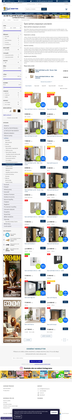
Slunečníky (7, 214)
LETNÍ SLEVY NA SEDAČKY (11, 131)
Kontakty (40, 4)
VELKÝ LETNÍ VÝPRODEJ (11, 128)
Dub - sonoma (27, 116)
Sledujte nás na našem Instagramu (38, 368)
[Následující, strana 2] (64, 340)
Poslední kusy (12, 44)
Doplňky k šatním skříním (12, 172)
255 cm (26, 305)
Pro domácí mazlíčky (10, 207)
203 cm (52, 305)
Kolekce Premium (9, 194)
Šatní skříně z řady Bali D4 (12, 148)
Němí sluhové (8, 142)
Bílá (25, 278)
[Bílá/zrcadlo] (10, 111)
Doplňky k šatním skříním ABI (13, 154)
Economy (12, 42)
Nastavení (18, 416)
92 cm (48, 170)
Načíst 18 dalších (46, 336)
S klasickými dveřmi (10, 164)
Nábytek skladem (9, 133)
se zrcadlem (12, 102)
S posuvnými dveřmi (10, 158)
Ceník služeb (7, 226)
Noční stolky (8, 180)
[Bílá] (5, 111)
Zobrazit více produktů (46, 81)
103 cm (48, 305)
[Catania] (14, 111)
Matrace (7, 178)
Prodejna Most (6, 390)
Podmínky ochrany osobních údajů (10, 406)
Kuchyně (6, 185)
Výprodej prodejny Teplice (11, 221)
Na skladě (12, 36)
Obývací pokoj (8, 136)
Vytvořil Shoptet (65, 413)
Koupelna (7, 212)
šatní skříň (12, 50)
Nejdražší (44, 86)
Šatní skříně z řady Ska (11, 156)
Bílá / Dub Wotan (28, 170)
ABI (12, 62)
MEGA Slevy (7, 224)
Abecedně (60, 86)
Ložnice (6, 138)
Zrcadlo (26, 332)
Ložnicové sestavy (9, 174)
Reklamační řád (6, 408)
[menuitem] (8, 13)
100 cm (48, 197)
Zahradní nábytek (9, 209)
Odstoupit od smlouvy (6, 418)
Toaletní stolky (8, 182)
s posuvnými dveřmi (12, 55)
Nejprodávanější (52, 86)
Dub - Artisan (49, 332)
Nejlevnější (36, 86)
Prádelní (6, 202)
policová (12, 93)
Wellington (27, 224)
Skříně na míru (9, 150)
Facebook (42, 393)
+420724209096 (43, 391)
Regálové (6, 204)
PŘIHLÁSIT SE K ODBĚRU (36, 361)
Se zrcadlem (8, 160)
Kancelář (6, 192)
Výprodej (6, 219)
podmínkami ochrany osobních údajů (42, 364)
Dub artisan (49, 143)
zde (41, 413)
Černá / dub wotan (28, 197)
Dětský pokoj (8, 190)
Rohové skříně (9, 168)
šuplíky (12, 97)
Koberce (6, 126)
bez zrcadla (12, 104)
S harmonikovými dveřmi (12, 162)
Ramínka (7, 140)
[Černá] (19, 111)
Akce (12, 38)
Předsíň (6, 187)
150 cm (48, 116)
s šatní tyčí (12, 95)
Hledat (44, 9)
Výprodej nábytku (7, 388)
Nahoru (28, 339)
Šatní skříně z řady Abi (11, 152)
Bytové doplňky (8, 199)
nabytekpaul (42, 395)
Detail (43, 113)
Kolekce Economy (9, 197)
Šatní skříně (8, 146)
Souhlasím (54, 412)
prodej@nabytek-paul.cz (45, 389)
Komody (7, 176)
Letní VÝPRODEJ (12, 40)
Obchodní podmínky (7, 404)
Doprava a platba (31, 4)
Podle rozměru (9, 166)
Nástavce (8, 170)
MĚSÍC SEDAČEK (8, 217)
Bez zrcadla (31, 332)
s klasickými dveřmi (12, 57)
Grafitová (27, 143)
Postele (7, 144)
